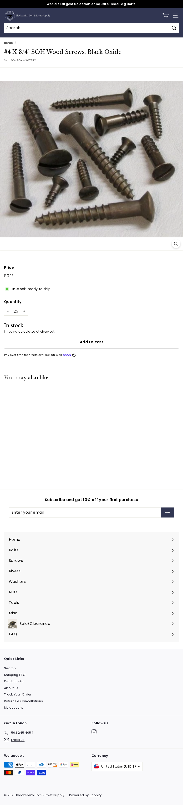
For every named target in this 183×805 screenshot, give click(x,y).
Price (9, 267)
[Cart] (165, 16)
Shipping (11, 332)
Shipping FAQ (14, 675)
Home (8, 43)
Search (10, 668)
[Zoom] (176, 243)
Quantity (13, 301)
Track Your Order (18, 694)
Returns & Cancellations (23, 701)
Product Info (14, 681)
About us (11, 688)
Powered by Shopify (85, 795)
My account (13, 707)
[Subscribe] (167, 512)
